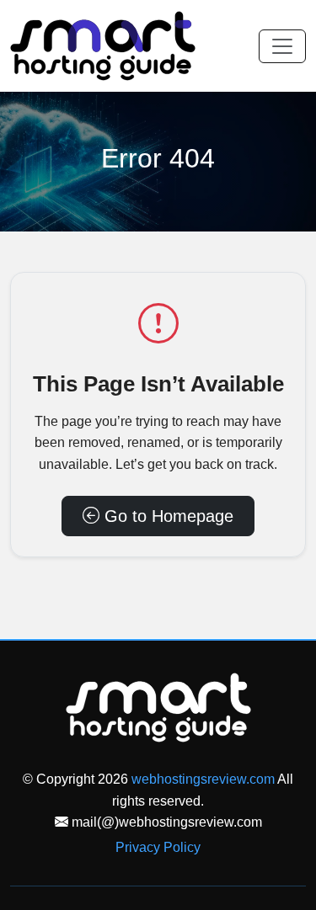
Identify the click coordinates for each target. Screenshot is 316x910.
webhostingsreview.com (203, 779)
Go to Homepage (166, 516)
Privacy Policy (158, 847)
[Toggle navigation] (282, 46)
